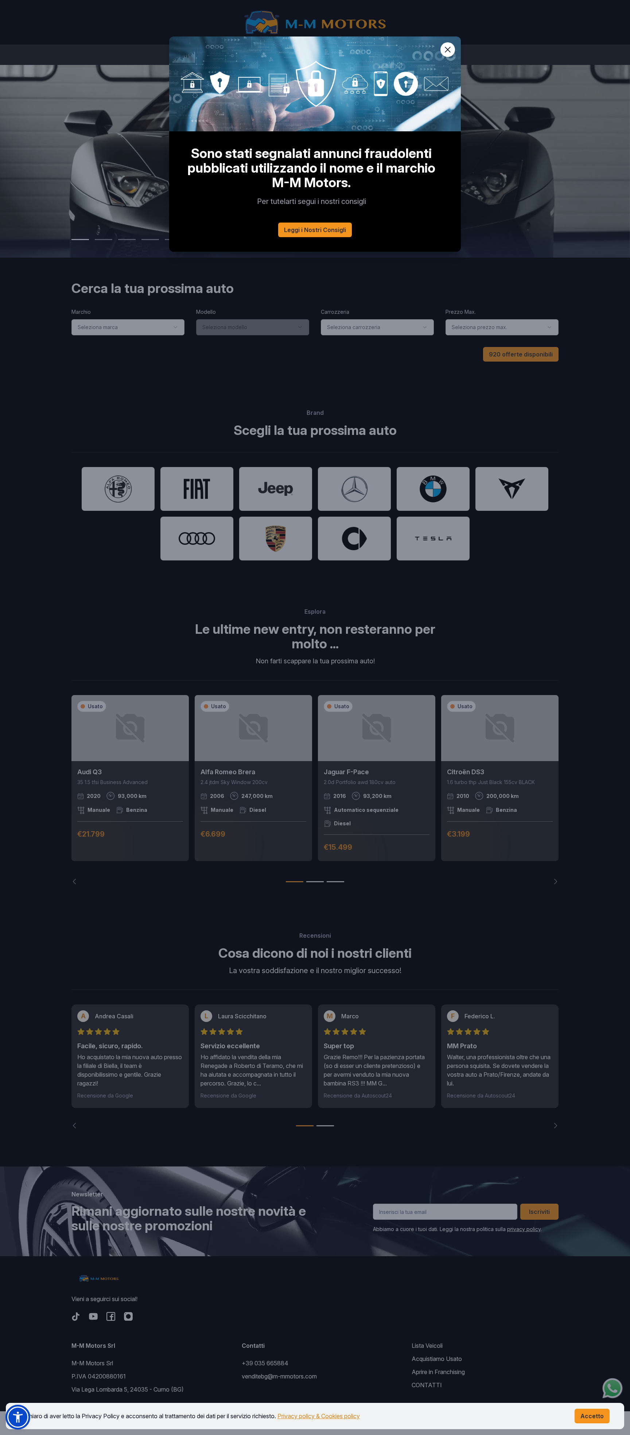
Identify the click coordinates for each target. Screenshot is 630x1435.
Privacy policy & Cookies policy (318, 1416)
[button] (17, 1417)
